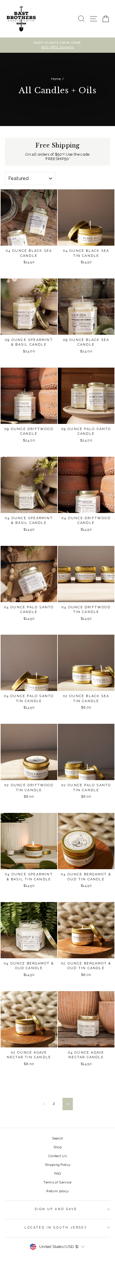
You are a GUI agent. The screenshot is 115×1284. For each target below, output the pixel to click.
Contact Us (57, 1156)
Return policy (57, 1191)
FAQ (57, 1173)
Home (56, 79)
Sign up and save (56, 1209)
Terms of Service (57, 1182)
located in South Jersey (55, 1227)
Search (57, 1138)
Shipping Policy (57, 1165)
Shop (57, 1147)
